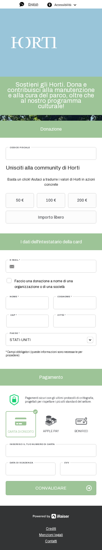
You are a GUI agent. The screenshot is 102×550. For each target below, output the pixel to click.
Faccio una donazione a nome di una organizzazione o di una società (43, 284)
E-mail (15, 260)
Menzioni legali (51, 535)
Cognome (64, 296)
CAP (13, 315)
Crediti (51, 529)
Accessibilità (62, 5)
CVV (66, 462)
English (33, 4)
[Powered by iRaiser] (51, 516)
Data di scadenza (21, 462)
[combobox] (51, 339)
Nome (14, 296)
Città (61, 315)
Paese (15, 333)
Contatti (51, 541)
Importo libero (51, 217)
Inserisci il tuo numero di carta (32, 444)
